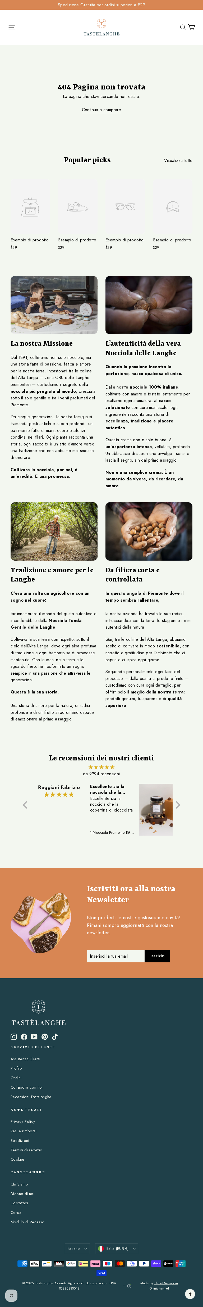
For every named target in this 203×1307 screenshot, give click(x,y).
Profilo (16, 1068)
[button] (26, 805)
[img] (101, 767)
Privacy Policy (23, 1121)
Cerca (16, 1212)
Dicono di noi (22, 1194)
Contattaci (19, 1203)
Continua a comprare (101, 110)
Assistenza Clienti (25, 1059)
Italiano (74, 1248)
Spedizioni (20, 1140)
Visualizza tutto (178, 160)
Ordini (16, 1078)
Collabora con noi (27, 1087)
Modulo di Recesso (28, 1222)
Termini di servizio (27, 1150)
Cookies (18, 1159)
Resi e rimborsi (23, 1131)
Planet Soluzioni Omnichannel (164, 1286)
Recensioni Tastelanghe (31, 1097)
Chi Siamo (19, 1184)
